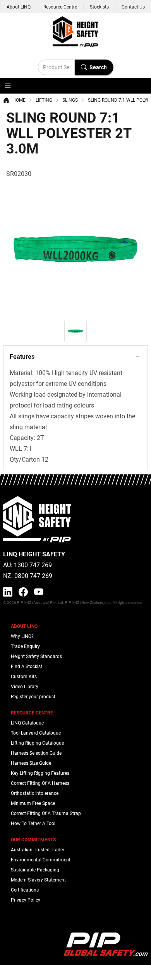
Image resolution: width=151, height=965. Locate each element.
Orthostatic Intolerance (34, 793)
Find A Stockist (26, 666)
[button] (7, 86)
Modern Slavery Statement (38, 879)
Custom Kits (24, 676)
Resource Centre (60, 6)
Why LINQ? (22, 636)
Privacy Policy (25, 900)
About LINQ (19, 6)
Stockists (99, 6)
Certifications (25, 890)
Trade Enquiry (25, 646)
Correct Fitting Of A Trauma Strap (46, 813)
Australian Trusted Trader (37, 849)
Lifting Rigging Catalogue (37, 743)
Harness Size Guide (31, 763)
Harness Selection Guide (36, 753)
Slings (70, 100)
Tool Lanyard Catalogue (36, 733)
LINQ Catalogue (27, 722)
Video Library (24, 686)
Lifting (44, 100)
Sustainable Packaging (35, 869)
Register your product (33, 696)
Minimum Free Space (33, 803)
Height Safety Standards (36, 656)
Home (19, 100)
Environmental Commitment (40, 859)
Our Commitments (33, 839)
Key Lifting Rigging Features (40, 773)
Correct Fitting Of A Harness (40, 783)
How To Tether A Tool (33, 823)
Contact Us (133, 6)
